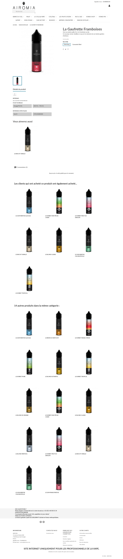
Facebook (41, 522)
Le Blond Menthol (21, 454)
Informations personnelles (86, 533)
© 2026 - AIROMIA (106, 556)
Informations (17, 530)
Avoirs (81, 537)
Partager (63, 49)
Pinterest (68, 49)
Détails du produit (19, 89)
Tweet (65, 49)
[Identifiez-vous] (109, 6)
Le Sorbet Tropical (22, 293)
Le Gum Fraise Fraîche (52, 492)
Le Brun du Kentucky (52, 338)
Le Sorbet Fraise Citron (82, 338)
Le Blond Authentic (51, 376)
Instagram (44, 522)
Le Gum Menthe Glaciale (23, 216)
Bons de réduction (84, 542)
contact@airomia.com (25, 542)
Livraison (65, 536)
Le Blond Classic (50, 254)
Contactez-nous (50, 533)
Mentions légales (67, 538)
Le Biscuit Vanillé (19, 153)
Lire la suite (66, 39)
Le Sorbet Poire (20, 376)
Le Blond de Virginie (22, 415)
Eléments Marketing (67, 545)
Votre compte (84, 530)
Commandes (82, 535)
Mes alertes (82, 544)
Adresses (82, 540)
